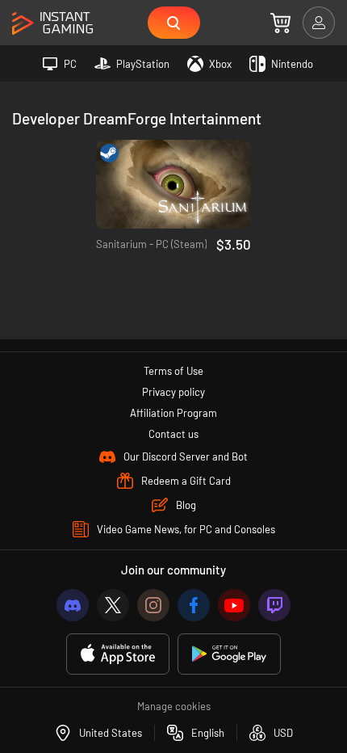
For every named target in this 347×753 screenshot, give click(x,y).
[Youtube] (234, 605)
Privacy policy (173, 391)
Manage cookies (174, 706)
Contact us (173, 433)
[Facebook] (194, 605)
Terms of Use (173, 370)
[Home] (52, 24)
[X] (113, 605)
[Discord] (72, 605)
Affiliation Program (173, 412)
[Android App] (229, 654)
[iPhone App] (117, 654)
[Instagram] (153, 605)
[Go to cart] (280, 22)
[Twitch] (274, 605)
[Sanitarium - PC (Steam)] (174, 184)
